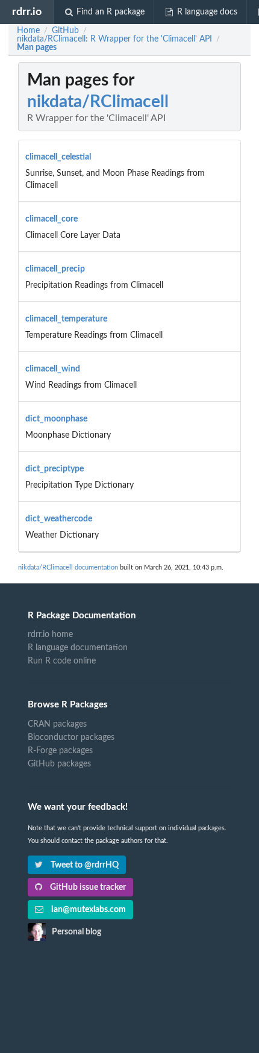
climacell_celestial (58, 157)
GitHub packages (59, 764)
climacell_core (51, 219)
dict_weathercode (58, 519)
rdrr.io (27, 12)
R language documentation (78, 648)
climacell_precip (55, 269)
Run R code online (62, 661)
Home (28, 30)
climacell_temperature (66, 319)
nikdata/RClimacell (98, 101)
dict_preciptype (54, 469)
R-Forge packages (60, 751)
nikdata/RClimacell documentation (68, 567)
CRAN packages (57, 724)
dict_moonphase (56, 419)
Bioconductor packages (71, 737)
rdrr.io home (50, 634)
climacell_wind (52, 369)
